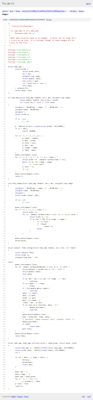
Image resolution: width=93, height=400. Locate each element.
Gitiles (13, 396)
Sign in (88, 3)
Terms (26, 396)
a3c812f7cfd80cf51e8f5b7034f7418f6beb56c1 (44, 11)
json (89, 396)
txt (83, 396)
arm (12, 11)
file (49, 20)
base (81, 11)
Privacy (19, 396)
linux (18, 11)
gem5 (5, 11)
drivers (73, 11)
